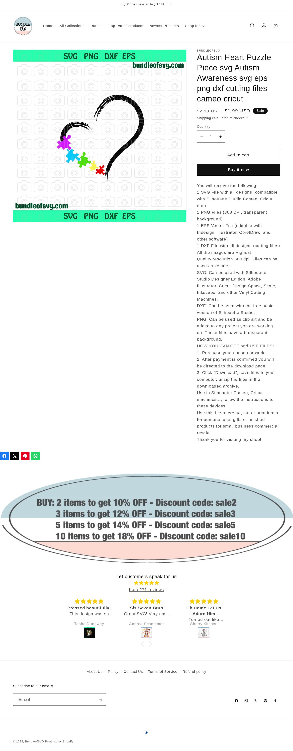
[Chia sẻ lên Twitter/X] (14, 456)
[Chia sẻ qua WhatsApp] (35, 456)
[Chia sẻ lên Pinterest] (25, 456)
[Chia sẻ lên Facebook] (4, 456)
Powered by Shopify (59, 741)
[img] (146, 583)
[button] (194, 25)
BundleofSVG (34, 741)
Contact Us (133, 672)
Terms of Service (162, 672)
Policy (113, 672)
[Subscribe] (100, 700)
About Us (95, 672)
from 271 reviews (146, 589)
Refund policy (194, 672)
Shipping (204, 118)
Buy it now (238, 170)
